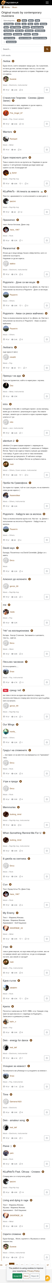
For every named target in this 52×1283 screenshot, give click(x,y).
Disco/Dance (40, 31)
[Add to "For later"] (46, 89)
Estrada (43, 24)
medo (12, 611)
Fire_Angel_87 (16, 113)
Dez (11, 385)
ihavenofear (15, 495)
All (19, 21)
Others (35, 34)
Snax (12, 671)
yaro (12, 1153)
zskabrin (13, 987)
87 (6, 1265)
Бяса (12, 560)
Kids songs (17, 34)
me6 (12, 464)
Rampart (13, 138)
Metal (31, 21)
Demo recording (25, 38)
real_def (13, 1047)
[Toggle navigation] (47, 2)
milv (11, 422)
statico (12, 263)
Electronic (29, 31)
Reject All (34, 1276)
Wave (30, 24)
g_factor (13, 172)
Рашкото (14, 294)
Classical (7, 34)
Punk (37, 21)
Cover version (9, 38)
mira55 (13, 357)
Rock (24, 21)
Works (7, 7)
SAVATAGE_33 (16, 928)
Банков (13, 79)
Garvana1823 (16, 1101)
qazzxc (13, 201)
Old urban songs (37, 27)
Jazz (24, 24)
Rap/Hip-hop (8, 31)
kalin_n (13, 1021)
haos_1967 (14, 229)
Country (27, 34)
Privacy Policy (33, 1271)
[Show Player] (47, 1278)
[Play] (13, 61)
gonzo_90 (14, 586)
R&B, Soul (19, 31)
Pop (36, 24)
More (26, 1276)
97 (48, 1265)
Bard (6, 27)
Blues (18, 24)
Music (14, 7)
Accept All (17, 1276)
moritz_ (13, 731)
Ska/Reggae (8, 24)
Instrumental (11, 42)
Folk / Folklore (15, 27)
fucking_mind (15, 814)
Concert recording (39, 38)
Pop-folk (26, 27)
